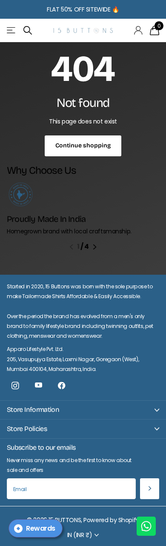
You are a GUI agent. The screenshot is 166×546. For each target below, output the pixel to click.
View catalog (12, 30)
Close (83, 410)
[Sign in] (138, 30)
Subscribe (149, 488)
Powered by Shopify (111, 520)
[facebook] (62, 385)
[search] (27, 30)
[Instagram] (15, 385)
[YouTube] (38, 385)
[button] (71, 247)
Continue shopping (83, 145)
